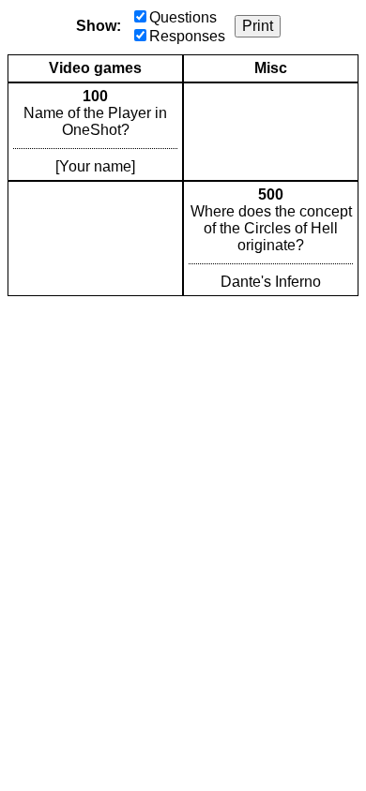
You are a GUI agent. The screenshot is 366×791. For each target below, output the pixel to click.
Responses (187, 36)
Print (257, 26)
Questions (183, 17)
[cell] (95, 131)
